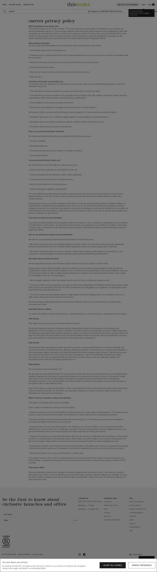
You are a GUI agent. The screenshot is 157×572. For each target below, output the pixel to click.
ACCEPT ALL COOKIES (112, 565)
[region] (78, 565)
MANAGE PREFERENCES (142, 565)
